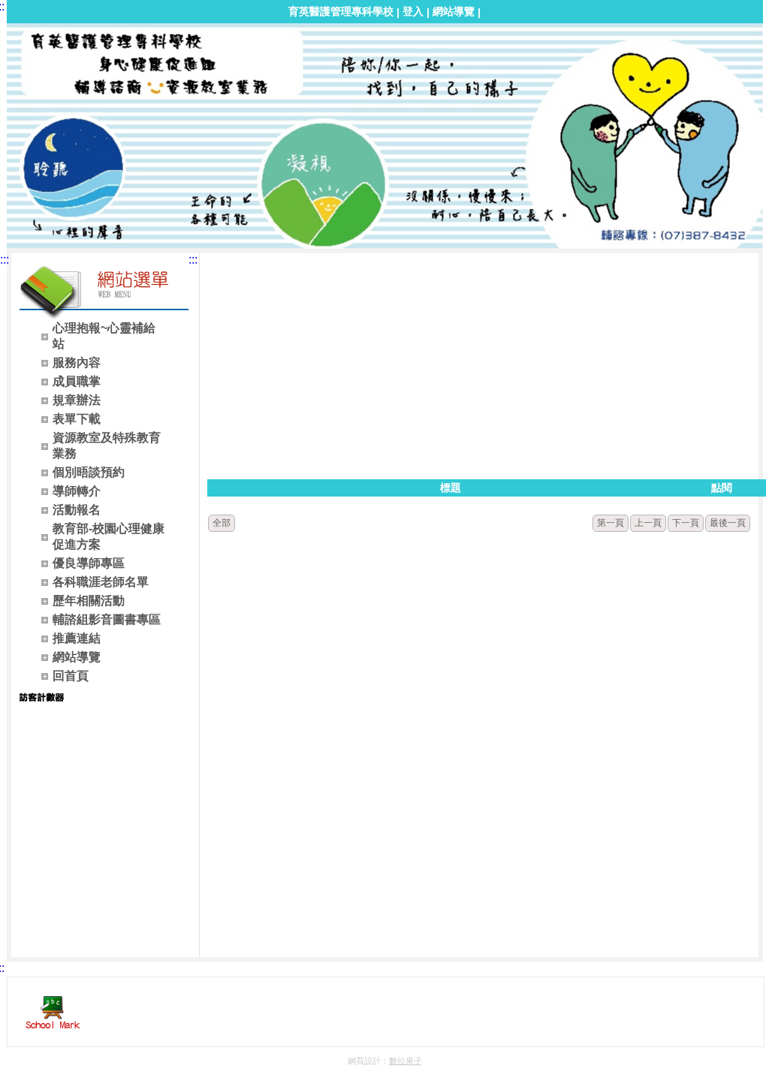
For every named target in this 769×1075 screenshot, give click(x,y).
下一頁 (685, 523)
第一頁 (610, 523)
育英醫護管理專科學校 (341, 11)
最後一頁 (728, 523)
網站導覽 (454, 11)
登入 (413, 11)
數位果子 (405, 1060)
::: (4, 259)
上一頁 (648, 523)
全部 (222, 523)
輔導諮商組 (162, 36)
